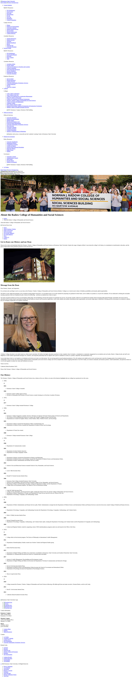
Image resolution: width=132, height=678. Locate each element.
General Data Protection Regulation (15, 147)
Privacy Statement (8, 666)
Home (5, 227)
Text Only (6, 676)
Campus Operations (11, 130)
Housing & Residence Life (13, 121)
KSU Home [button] (4, 2)
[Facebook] (67, 602)
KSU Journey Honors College (14, 104)
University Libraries (11, 28)
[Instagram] (67, 606)
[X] (67, 604)
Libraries (6, 647)
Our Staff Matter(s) (8, 234)
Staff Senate (10, 159)
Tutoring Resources (11, 38)
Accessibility (7, 661)
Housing (6, 649)
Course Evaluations (11, 20)
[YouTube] (67, 608)
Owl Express (10, 11)
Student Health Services (12, 29)
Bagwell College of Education (14, 97)
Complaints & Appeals (12, 144)
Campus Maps (7, 629)
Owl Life (9, 17)
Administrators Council (12, 158)
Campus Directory (11, 33)
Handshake (9, 18)
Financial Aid (10, 45)
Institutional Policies (11, 143)
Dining (8, 25)
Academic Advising (11, 128)
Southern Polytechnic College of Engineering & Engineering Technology (24, 106)
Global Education (8, 658)
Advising (9, 41)
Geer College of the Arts (12, 95)
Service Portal (10, 30)
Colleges (6, 88)
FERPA (9, 151)
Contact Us (6, 237)
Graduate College (11, 103)
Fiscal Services (10, 126)
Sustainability (7, 660)
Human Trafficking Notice (10, 674)
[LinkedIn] (67, 605)
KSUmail (9, 13)
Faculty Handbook (11, 71)
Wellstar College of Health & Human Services (18, 107)
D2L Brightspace (11, 10)
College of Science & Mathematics (15, 102)
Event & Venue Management (14, 123)
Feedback (6, 672)
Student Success (11, 40)
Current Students (8, 5)
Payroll (8, 85)
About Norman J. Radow (10, 229)
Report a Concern (8, 670)
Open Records (7, 673)
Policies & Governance (9, 136)
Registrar (6, 653)
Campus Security (8, 657)
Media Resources (8, 631)
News (5, 236)
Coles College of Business (13, 93)
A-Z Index (6, 167)
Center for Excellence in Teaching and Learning (18, 66)
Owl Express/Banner (12, 54)
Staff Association (8, 231)
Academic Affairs (11, 64)
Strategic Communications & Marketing (16, 131)
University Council (11, 156)
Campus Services (11, 81)
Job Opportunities (8, 654)
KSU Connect (10, 57)
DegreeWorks (10, 14)
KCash (8, 16)
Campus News (7, 639)
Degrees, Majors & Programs (11, 651)
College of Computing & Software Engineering (18, 99)
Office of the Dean (8, 230)
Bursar (8, 44)
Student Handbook (11, 42)
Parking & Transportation (13, 26)
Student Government (12, 162)
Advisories (6, 669)
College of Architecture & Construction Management (19, 96)
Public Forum (10, 150)
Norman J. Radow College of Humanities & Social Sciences (21, 100)
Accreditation (7, 667)
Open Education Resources (13, 69)
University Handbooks (12, 141)
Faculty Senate (10, 160)
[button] (12, 171)
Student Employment (12, 32)
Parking (5, 630)
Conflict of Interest (11, 146)
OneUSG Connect (11, 87)
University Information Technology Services (17, 83)
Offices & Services (8, 112)
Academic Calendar (8, 638)
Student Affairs (10, 120)
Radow (5, 218)
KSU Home (4, 170)
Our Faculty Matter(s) (9, 233)
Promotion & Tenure (12, 72)
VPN (8, 59)
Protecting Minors (11, 148)
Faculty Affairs (10, 65)
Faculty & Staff (7, 48)
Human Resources (11, 80)
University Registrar (11, 46)
